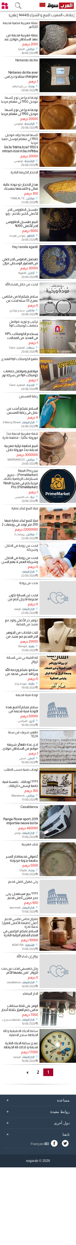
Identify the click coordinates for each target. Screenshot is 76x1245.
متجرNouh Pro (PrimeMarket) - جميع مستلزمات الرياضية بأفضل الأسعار (20, 475)
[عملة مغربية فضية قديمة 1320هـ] (57, 53)
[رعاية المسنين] (57, 427)
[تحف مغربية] (57, 875)
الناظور (30, 235)
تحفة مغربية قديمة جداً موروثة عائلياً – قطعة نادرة (20, 435)
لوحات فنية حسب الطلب (21, 769)
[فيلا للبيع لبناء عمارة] (57, 539)
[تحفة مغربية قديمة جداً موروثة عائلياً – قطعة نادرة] (57, 464)
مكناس (30, 310)
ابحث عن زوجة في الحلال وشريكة (21, 547)
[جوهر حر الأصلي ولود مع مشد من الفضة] (57, 651)
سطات (30, 347)
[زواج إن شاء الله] (57, 971)
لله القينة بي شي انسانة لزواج (22, 659)
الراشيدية (29, 123)
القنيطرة (29, 945)
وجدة (31, 86)
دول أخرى (38, 1123)
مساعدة (38, 1100)
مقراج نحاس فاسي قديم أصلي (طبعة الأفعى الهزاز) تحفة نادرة (20, 922)
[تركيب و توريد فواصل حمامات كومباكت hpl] (57, 352)
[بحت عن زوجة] (57, 597)
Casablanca (29, 807)
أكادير (31, 273)
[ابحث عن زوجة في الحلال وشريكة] (57, 576)
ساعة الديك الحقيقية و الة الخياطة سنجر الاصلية (20, 1033)
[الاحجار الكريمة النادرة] (57, 203)
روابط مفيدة (38, 1111)
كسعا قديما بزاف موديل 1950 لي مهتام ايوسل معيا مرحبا (20, 138)
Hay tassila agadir (25, 247)
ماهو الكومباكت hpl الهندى (19, 359)
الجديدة (30, 385)
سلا (32, 497)
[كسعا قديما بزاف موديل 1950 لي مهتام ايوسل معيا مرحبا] (57, 165)
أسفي (31, 758)
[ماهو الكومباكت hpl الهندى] (57, 389)
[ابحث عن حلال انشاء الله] (57, 315)
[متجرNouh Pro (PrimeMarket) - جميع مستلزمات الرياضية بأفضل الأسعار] (57, 501)
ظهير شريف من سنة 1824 (23, 734)
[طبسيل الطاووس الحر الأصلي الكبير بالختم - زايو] (57, 240)
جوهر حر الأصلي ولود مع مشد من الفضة (21, 622)
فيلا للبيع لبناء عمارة (24, 508)
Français (38, 1144)
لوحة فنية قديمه (27, 695)
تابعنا (37, 1134)
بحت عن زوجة (28, 583)
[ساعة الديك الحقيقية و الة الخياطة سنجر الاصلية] (57, 1061)
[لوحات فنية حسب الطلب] (57, 800)
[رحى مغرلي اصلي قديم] (57, 896)
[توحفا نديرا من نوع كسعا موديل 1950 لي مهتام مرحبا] (57, 128)
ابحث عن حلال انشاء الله (21, 284)
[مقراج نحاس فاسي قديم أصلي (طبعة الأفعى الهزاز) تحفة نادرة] (57, 949)
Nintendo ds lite (26, 60)
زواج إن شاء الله (27, 956)
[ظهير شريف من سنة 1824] (57, 763)
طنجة (31, 646)
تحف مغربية (30, 844)
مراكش (30, 49)
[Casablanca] (57, 837)
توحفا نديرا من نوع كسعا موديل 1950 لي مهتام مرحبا (19, 99)
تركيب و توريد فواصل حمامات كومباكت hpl (23, 323)
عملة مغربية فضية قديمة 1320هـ (20, 25)
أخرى (31, 721)
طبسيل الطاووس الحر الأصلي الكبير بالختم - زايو (21, 211)
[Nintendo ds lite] (57, 91)
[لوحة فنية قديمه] (57, 709)
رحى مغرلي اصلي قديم (23, 881)
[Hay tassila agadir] (57, 277)
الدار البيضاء (28, 422)
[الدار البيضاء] (57, 1024)
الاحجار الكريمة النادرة (24, 172)
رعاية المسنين (28, 396)
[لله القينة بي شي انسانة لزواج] (57, 688)
